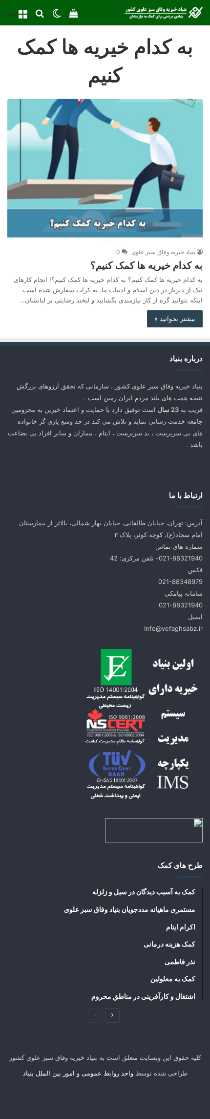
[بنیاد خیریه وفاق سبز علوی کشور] (164, 13)
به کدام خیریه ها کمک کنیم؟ (146, 265)
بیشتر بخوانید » (174, 319)
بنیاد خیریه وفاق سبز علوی (163, 252)
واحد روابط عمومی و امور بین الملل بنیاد (78, 1073)
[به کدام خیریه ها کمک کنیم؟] (105, 170)
